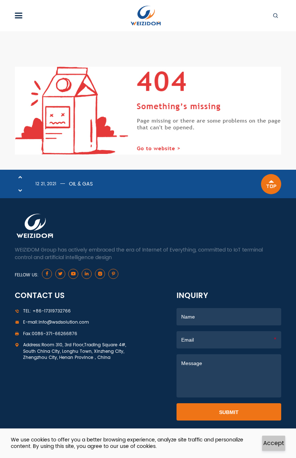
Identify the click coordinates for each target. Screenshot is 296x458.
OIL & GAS (81, 184)
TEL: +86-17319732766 (47, 311)
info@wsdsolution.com (56, 322)
